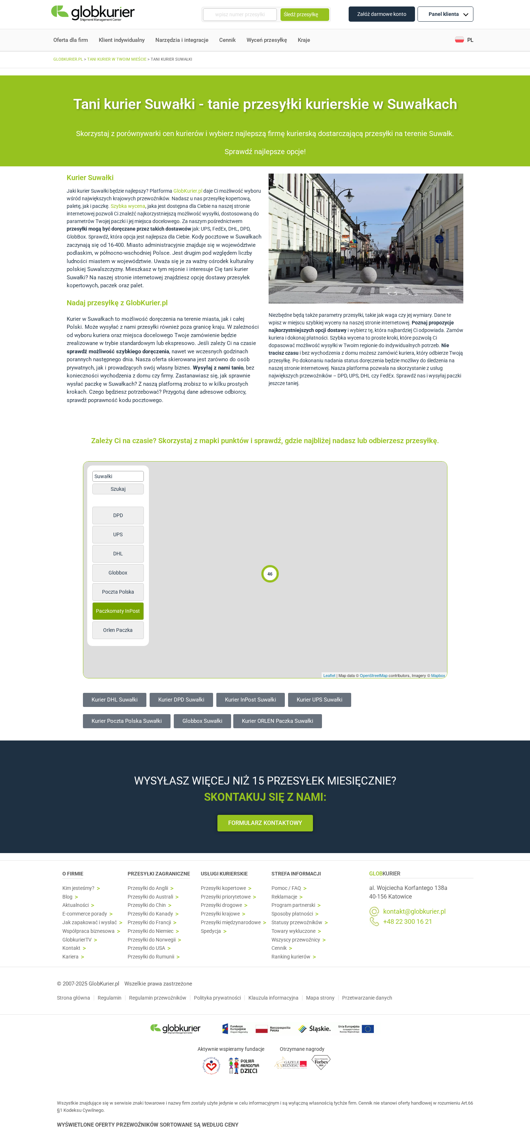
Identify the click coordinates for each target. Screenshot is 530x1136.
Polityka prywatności (217, 997)
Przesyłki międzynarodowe (231, 922)
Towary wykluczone (293, 931)
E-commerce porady (84, 914)
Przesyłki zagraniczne (159, 874)
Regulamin (110, 997)
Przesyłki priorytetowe (226, 897)
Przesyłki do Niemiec (150, 931)
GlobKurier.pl (187, 191)
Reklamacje (284, 897)
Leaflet (329, 675)
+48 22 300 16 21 (407, 921)
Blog (67, 897)
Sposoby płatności (292, 914)
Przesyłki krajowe (220, 914)
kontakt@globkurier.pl (414, 911)
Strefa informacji (296, 874)
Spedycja (211, 931)
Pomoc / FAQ (286, 888)
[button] (464, 40)
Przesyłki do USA (146, 948)
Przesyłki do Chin (147, 905)
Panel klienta (444, 14)
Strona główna (73, 997)
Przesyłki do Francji (149, 922)
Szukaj (118, 489)
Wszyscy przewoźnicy (295, 940)
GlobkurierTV (77, 940)
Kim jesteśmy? (78, 888)
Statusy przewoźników (296, 922)
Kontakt (71, 948)
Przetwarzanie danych (367, 997)
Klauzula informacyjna (273, 997)
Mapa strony (320, 997)
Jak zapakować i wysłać (89, 922)
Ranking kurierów (290, 957)
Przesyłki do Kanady (150, 914)
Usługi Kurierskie (224, 874)
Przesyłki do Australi (150, 897)
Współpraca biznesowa (88, 931)
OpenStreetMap (374, 675)
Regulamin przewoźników (157, 997)
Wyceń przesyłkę (267, 40)
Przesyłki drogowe (221, 905)
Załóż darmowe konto (381, 14)
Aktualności (75, 905)
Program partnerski (293, 905)
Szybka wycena (128, 206)
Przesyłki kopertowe (223, 888)
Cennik (227, 40)
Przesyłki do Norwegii (152, 940)
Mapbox (438, 675)
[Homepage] (93, 15)
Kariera (70, 957)
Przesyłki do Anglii (148, 888)
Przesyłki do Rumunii (151, 957)
